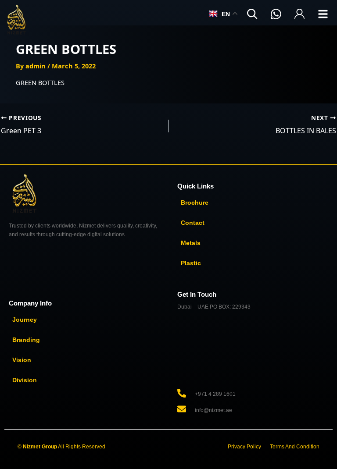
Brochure (194, 202)
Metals (191, 242)
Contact (192, 222)
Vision (21, 359)
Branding (26, 339)
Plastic (191, 262)
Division (24, 380)
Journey (24, 319)
